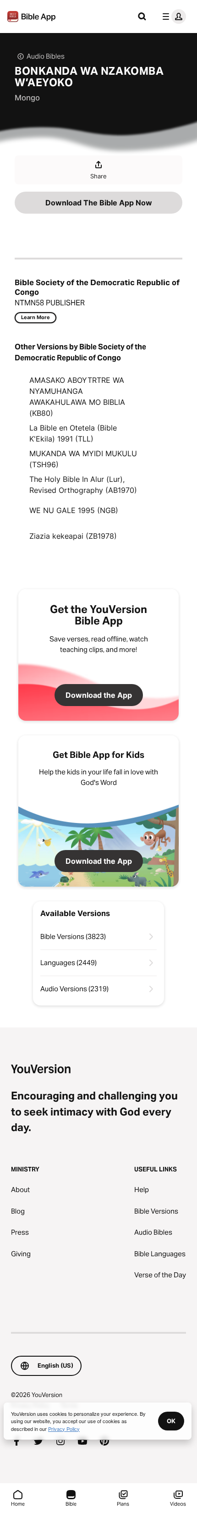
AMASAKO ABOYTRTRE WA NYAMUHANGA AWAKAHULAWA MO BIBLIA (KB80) (77, 396)
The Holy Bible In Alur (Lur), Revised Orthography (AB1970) (83, 485)
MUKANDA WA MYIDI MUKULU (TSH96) (83, 459)
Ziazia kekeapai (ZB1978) (73, 536)
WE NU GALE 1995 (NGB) (73, 510)
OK (171, 1421)
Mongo (27, 98)
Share (98, 176)
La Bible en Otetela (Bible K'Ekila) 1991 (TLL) (73, 433)
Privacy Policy (64, 1428)
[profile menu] (172, 16)
